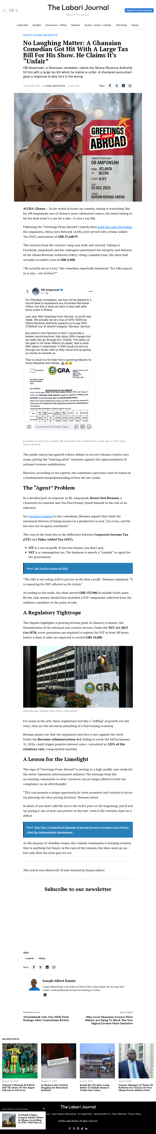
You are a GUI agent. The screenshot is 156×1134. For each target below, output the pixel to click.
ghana (42, 958)
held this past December (115, 227)
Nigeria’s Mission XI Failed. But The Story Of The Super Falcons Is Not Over (18, 1087)
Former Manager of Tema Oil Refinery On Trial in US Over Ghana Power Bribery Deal (136, 1087)
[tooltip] (110, 85)
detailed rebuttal (41, 516)
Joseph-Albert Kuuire (55, 85)
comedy (29, 958)
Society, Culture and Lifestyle (40, 35)
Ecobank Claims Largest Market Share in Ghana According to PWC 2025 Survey (31, 1119)
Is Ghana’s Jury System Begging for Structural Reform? (54, 1087)
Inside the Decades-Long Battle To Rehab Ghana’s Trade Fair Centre (94, 1087)
